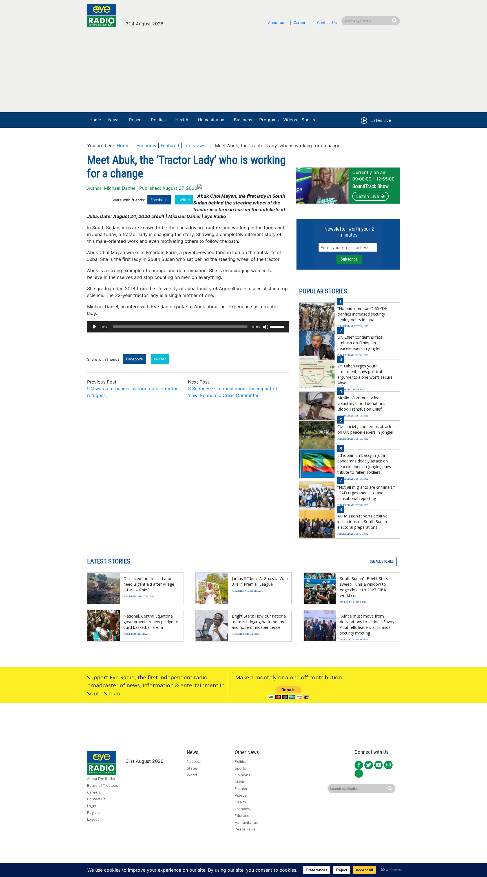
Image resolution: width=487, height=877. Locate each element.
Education (243, 815)
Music (240, 781)
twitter (184, 199)
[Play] (94, 327)
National (194, 761)
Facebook (159, 199)
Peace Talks (245, 829)
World (192, 774)
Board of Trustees (102, 785)
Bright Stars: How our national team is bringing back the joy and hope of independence (259, 621)
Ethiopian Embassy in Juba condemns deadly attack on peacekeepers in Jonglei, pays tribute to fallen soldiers (364, 464)
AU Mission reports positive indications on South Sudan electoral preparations (362, 521)
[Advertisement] (243, 72)
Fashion (241, 788)
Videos (290, 119)
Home (95, 119)
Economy (146, 145)
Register (94, 812)
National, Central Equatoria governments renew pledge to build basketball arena (150, 621)
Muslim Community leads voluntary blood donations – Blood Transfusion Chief (363, 403)
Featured (170, 145)
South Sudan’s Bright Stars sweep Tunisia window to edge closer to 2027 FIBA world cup (364, 587)
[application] (188, 326)
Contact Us (327, 22)
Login (91, 805)
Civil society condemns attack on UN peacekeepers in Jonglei (365, 429)
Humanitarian (211, 119)
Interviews (194, 145)
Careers (300, 22)
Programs (269, 119)
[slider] (278, 326)
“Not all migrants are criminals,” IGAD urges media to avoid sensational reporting (366, 492)
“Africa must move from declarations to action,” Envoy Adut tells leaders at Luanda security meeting (367, 624)
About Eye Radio (101, 778)
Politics (158, 119)
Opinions (242, 774)
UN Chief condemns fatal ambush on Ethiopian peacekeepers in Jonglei (360, 342)
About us (276, 22)
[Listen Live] (363, 121)
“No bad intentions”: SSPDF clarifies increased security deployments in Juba (362, 314)
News (113, 119)
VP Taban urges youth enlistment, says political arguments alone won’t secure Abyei (365, 374)
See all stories (381, 561)
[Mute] (266, 327)
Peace (135, 119)
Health (181, 119)
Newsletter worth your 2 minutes (349, 232)
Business (243, 119)
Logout (93, 819)
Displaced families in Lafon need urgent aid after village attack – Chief (148, 584)
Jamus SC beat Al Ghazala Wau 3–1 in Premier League (260, 581)
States (192, 768)
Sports (308, 119)
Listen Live (367, 196)
